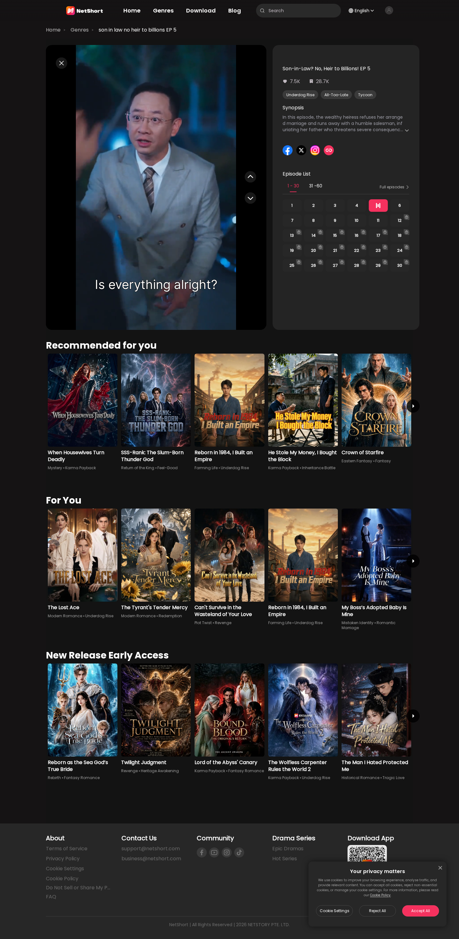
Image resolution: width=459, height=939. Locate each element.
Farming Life (206, 467)
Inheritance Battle (318, 467)
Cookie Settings (334, 910)
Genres (80, 29)
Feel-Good (167, 467)
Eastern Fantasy (357, 461)
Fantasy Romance (82, 777)
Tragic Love (393, 777)
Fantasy (383, 461)
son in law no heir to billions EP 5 (137, 29)
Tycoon (365, 94)
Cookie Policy (380, 895)
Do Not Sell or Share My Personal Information (78, 888)
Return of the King (137, 467)
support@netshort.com (150, 848)
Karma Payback (80, 467)
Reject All (377, 910)
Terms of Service (66, 848)
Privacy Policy (63, 858)
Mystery (55, 467)
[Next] (413, 406)
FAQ (51, 896)
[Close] (440, 868)
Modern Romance (65, 616)
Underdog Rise (300, 94)
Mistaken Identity (357, 622)
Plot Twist (203, 622)
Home (53, 29)
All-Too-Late (336, 94)
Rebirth (54, 777)
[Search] (262, 10)
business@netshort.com (151, 858)
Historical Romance (360, 777)
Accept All (420, 910)
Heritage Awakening (160, 770)
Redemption (170, 616)
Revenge (223, 622)
